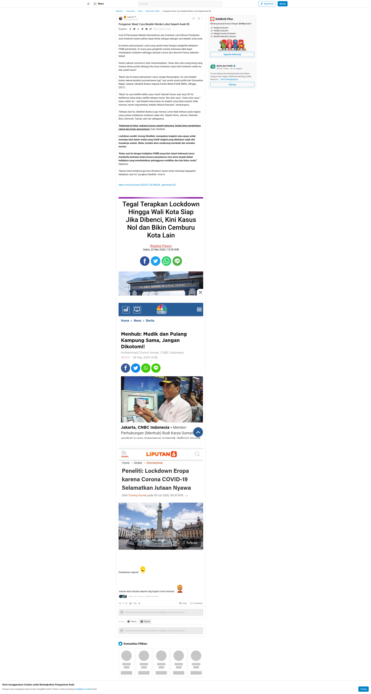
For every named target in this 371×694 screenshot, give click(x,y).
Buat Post (268, 4)
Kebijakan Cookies (84, 689)
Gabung (232, 84)
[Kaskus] (95, 4)
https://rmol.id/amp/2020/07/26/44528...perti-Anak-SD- (147, 184)
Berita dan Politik (152, 11)
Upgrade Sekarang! (232, 54)
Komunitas (130, 11)
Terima (363, 689)
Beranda (119, 11)
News (140, 11)
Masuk (283, 4)
